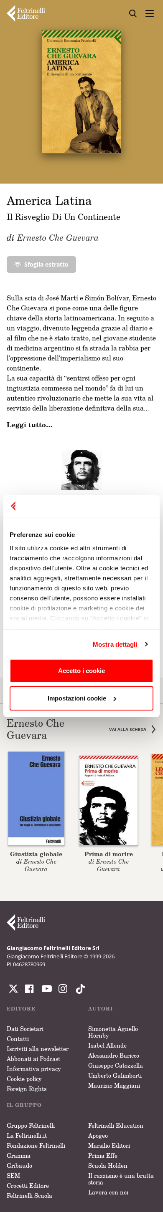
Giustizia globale (36, 853)
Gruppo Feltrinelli (31, 1125)
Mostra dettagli (115, 644)
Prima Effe (102, 1155)
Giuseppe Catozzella (115, 1065)
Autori (100, 1009)
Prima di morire (108, 853)
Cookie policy (24, 1078)
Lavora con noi (108, 1192)
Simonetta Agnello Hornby (113, 1032)
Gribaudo (19, 1165)
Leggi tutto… (30, 425)
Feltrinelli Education (115, 1125)
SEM (13, 1175)
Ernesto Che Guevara (58, 237)
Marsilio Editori (109, 1145)
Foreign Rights (26, 1088)
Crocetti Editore (28, 1185)
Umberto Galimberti (115, 1075)
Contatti (18, 1038)
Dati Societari (25, 1028)
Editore (21, 1009)
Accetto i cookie (81, 670)
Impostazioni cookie (77, 698)
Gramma (19, 1155)
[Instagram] (79, 988)
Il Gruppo (24, 1105)
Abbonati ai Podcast (33, 1058)
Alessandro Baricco (113, 1055)
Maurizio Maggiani (114, 1085)
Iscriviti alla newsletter (38, 1048)
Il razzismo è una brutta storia (121, 1179)
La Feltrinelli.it (27, 1135)
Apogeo (98, 1135)
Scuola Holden (107, 1165)
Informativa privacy (34, 1068)
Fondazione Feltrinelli (36, 1145)
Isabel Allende (107, 1045)
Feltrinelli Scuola (29, 1195)
